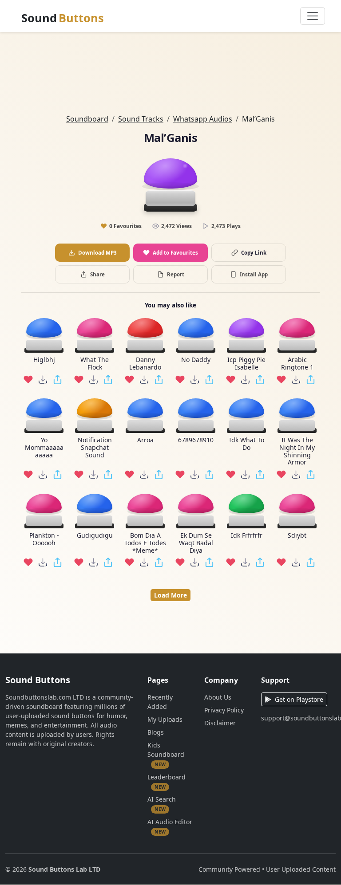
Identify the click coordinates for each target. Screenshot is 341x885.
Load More (170, 595)
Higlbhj (44, 360)
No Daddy (195, 360)
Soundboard (87, 119)
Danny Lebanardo (145, 363)
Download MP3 (97, 252)
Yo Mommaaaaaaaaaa (44, 448)
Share (97, 274)
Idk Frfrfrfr (246, 535)
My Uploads (164, 719)
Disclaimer (220, 723)
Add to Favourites (175, 252)
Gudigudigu (95, 535)
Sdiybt (297, 535)
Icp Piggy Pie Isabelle (246, 363)
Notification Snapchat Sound (95, 448)
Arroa (145, 440)
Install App (254, 274)
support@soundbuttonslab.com (298, 718)
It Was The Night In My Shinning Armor (297, 451)
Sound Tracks (140, 119)
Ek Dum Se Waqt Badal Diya (196, 543)
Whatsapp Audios (202, 119)
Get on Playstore (299, 699)
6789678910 (196, 440)
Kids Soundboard (165, 754)
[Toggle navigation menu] (312, 16)
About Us (217, 697)
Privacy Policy (224, 710)
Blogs (155, 732)
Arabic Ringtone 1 (297, 363)
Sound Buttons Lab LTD (64, 869)
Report (175, 274)
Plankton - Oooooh (44, 539)
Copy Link (253, 252)
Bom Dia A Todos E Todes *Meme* (145, 543)
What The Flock (94, 363)
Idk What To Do (246, 444)
